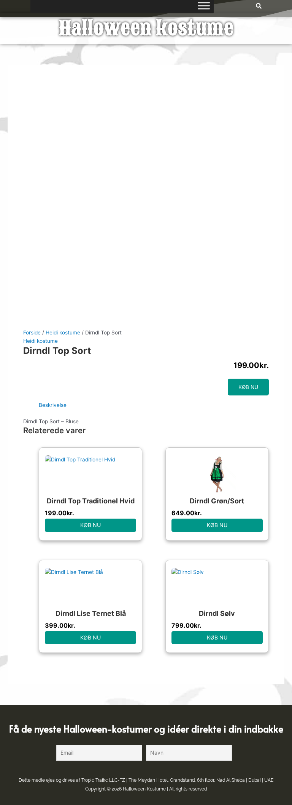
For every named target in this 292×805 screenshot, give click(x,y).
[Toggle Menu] (204, 5)
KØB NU (248, 387)
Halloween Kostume (144, 789)
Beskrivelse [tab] (53, 405)
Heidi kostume (63, 332)
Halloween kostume (146, 28)
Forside (32, 332)
